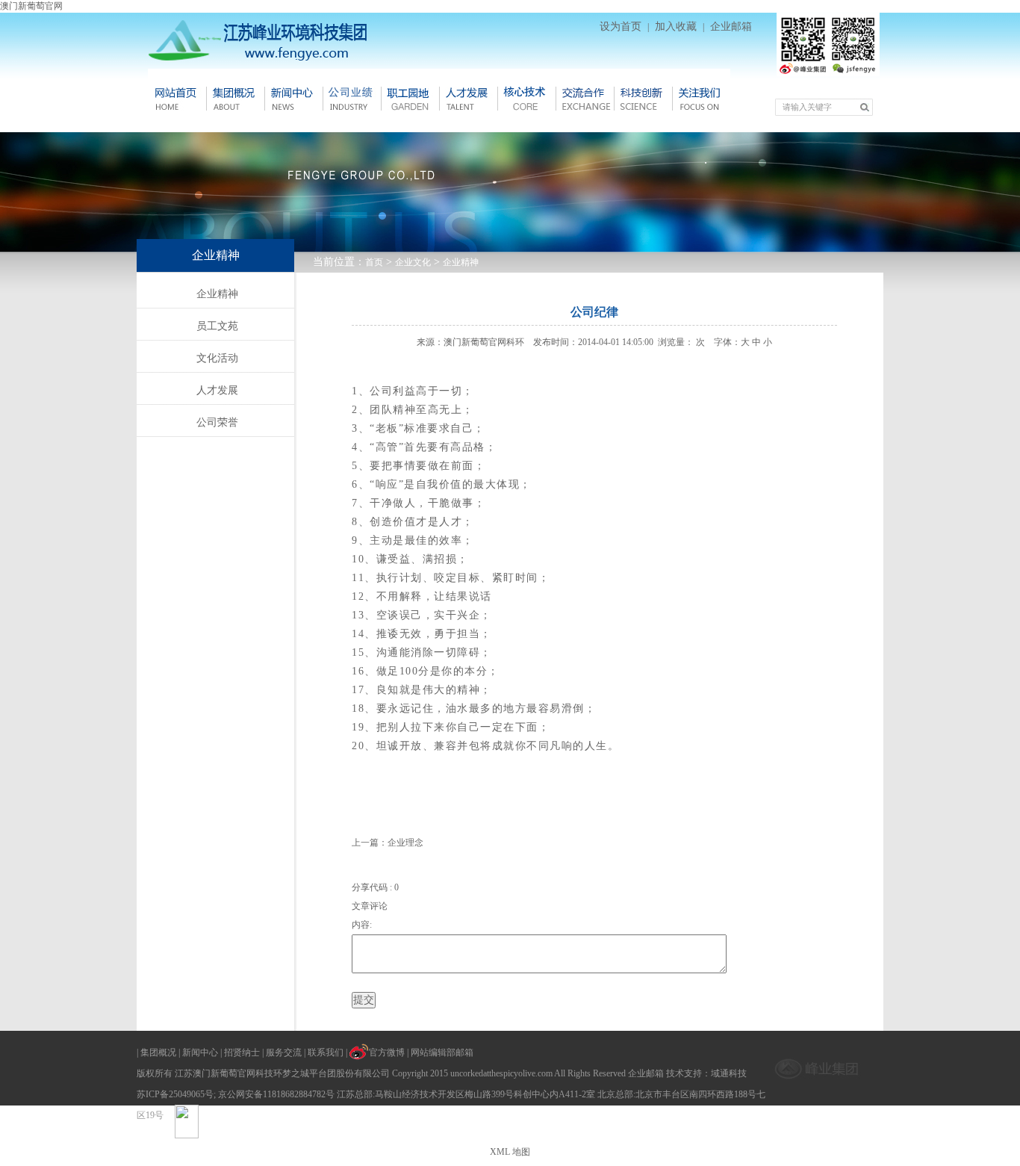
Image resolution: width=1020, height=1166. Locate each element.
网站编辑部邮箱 (442, 1052)
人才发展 (468, 98)
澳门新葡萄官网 (31, 6)
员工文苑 (217, 326)
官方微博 (387, 1052)
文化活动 (217, 358)
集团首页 (177, 98)
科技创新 (643, 98)
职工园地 (410, 98)
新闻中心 (293, 98)
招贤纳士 (242, 1052)
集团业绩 (352, 98)
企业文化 (413, 262)
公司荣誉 (217, 422)
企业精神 (461, 262)
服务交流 (284, 1052)
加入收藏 (676, 26)
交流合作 (585, 98)
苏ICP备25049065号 (175, 1094)
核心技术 (526, 98)
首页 (374, 262)
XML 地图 (510, 1152)
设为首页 (620, 26)
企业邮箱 (731, 26)
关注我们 (701, 98)
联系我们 (325, 1052)
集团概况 (235, 98)
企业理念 (405, 842)
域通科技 (729, 1073)
